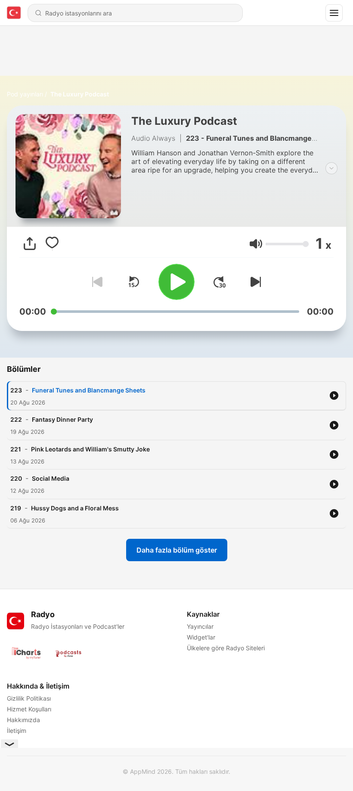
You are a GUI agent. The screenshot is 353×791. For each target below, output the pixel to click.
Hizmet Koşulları (29, 709)
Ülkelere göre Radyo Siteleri (226, 648)
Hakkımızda (23, 719)
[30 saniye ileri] (219, 281)
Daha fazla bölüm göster (176, 550)
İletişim (16, 730)
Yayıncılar (200, 626)
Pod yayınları (25, 94)
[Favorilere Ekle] (52, 243)
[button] (256, 244)
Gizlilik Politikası (29, 698)
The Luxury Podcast (79, 94)
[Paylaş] (29, 243)
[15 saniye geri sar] (133, 281)
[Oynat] (176, 282)
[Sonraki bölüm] (254, 281)
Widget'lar (201, 637)
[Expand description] (331, 168)
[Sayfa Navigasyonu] (334, 13)
